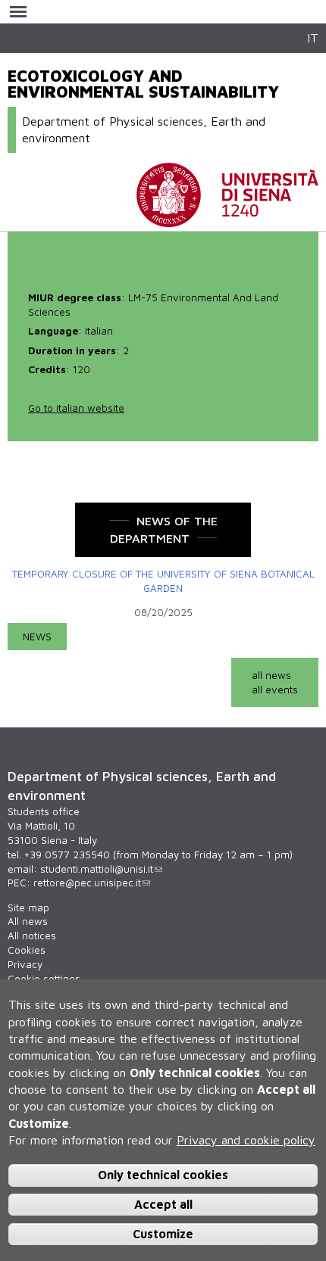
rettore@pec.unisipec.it (87, 882)
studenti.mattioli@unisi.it (96, 869)
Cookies (26, 950)
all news (271, 675)
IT (312, 37)
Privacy (25, 964)
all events (275, 689)
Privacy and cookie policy (246, 1140)
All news (28, 921)
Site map (28, 907)
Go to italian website (76, 408)
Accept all (163, 1204)
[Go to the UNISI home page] (227, 219)
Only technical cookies (163, 1175)
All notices (32, 935)
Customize (163, 1234)
